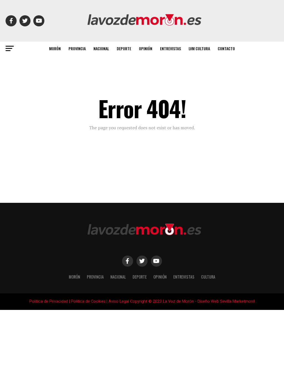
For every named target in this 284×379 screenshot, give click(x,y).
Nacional (101, 48)
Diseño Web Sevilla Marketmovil (226, 301)
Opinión (145, 48)
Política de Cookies (88, 301)
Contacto (226, 48)
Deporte (124, 48)
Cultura (208, 277)
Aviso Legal (118, 301)
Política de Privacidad (48, 301)
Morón (55, 48)
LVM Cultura (199, 48)
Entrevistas (170, 48)
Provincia (77, 48)
